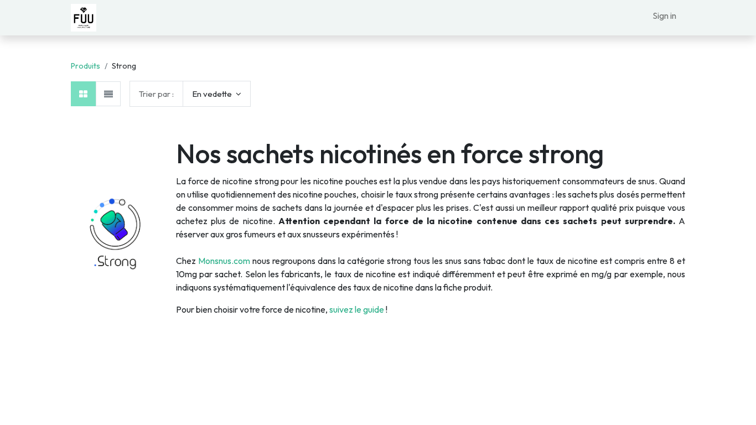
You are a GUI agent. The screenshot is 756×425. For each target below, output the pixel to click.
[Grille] (83, 93)
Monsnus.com (224, 260)
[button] (217, 94)
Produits (85, 66)
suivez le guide (356, 309)
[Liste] (108, 93)
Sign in (664, 15)
